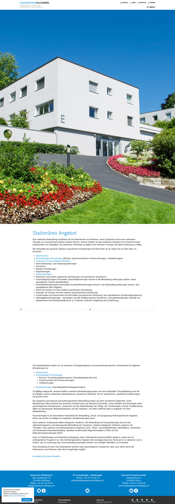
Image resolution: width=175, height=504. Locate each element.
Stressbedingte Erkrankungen (49, 258)
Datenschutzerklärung (17, 496)
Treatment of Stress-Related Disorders (53, 261)
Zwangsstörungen (44, 274)
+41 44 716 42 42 (45, 483)
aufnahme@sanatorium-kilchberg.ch (87, 480)
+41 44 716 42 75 (91, 478)
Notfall (125, 3)
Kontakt (142, 3)
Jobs (134, 3)
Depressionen (42, 256)
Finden (152, 3)
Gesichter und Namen (104, 502)
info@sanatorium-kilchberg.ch (41, 486)
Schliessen (27, 500)
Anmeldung (62, 502)
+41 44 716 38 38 (137, 483)
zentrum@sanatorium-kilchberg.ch (133, 486)
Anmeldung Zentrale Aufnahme (46, 456)
